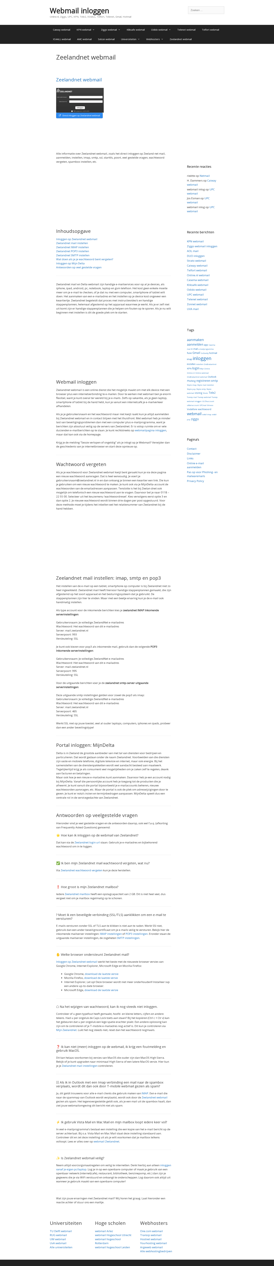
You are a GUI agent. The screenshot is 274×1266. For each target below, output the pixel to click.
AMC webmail (84, 39)
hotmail (213, 352)
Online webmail (202, 373)
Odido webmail (159, 29)
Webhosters (153, 39)
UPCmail (202, 405)
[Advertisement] (143, 118)
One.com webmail (151, 1231)
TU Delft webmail (61, 1231)
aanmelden (195, 344)
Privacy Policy (195, 481)
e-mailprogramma (206, 349)
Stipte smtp (201, 389)
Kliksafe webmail (136, 29)
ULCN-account (208, 401)
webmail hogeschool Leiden (112, 1247)
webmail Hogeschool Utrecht (113, 1235)
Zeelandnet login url (87, 842)
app (206, 344)
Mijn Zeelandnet (66, 1030)
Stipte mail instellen (205, 385)
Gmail (196, 353)
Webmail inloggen (79, 10)
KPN (189, 368)
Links (190, 458)
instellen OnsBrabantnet (206, 364)
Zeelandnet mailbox (77, 894)
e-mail (194, 348)
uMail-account (193, 405)
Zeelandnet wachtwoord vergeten (81, 870)
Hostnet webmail (151, 1239)
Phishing (191, 380)
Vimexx (210, 405)
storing (198, 392)
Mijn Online (205, 369)
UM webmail (58, 1239)
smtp (214, 381)
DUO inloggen (196, 256)
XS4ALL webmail (62, 39)
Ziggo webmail (109, 29)
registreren (203, 381)
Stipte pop (191, 389)
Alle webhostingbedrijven (156, 1251)
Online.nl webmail (198, 275)
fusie (189, 352)
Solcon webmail (106, 39)
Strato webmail (196, 260)
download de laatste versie (101, 974)
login (195, 368)
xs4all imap (206, 414)
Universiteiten (128, 39)
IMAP (145, 1093)
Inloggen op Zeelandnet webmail (76, 239)
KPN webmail (84, 29)
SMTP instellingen (128, 938)
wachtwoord (204, 409)
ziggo (195, 419)
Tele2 (212, 393)
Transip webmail (204, 397)
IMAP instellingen (111, 934)
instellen (191, 364)
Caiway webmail (61, 29)
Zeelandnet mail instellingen (80, 1066)
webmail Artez (104, 1231)
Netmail (205, 176)
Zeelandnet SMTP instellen (72, 255)
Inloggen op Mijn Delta (70, 263)
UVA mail (193, 309)
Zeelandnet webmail (181, 39)
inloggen (202, 358)
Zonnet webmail (197, 304)
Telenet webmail (186, 29)
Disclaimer (193, 453)
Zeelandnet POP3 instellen (72, 251)
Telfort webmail (210, 29)
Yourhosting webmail (153, 1243)
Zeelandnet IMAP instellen (72, 247)
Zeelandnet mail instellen (72, 243)
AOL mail (193, 251)
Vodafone (192, 409)
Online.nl (191, 373)
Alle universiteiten (61, 1247)
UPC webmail (195, 294)
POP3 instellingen (137, 934)
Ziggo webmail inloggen (202, 246)
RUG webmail (58, 1235)
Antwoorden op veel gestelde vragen (78, 267)
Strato (205, 393)
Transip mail (192, 397)
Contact (191, 448)
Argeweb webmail (151, 1247)
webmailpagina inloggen (150, 430)
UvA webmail (58, 1243)
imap (189, 359)
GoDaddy (205, 353)
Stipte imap (192, 385)
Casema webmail (198, 280)
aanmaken (195, 339)
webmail (194, 413)
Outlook (212, 376)
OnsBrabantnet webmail (197, 377)
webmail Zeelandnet (106, 1141)
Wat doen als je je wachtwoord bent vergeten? (84, 259)
